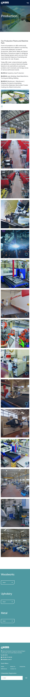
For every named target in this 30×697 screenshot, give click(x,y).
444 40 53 (5, 655)
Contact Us (13, 669)
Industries (22, 666)
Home (2, 666)
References (4, 669)
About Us (12, 666)
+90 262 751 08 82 (7, 657)
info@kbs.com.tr (7, 659)
